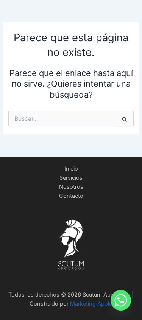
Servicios (71, 177)
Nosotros (71, 186)
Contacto (71, 196)
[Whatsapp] (121, 300)
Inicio (71, 168)
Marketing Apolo (91, 303)
